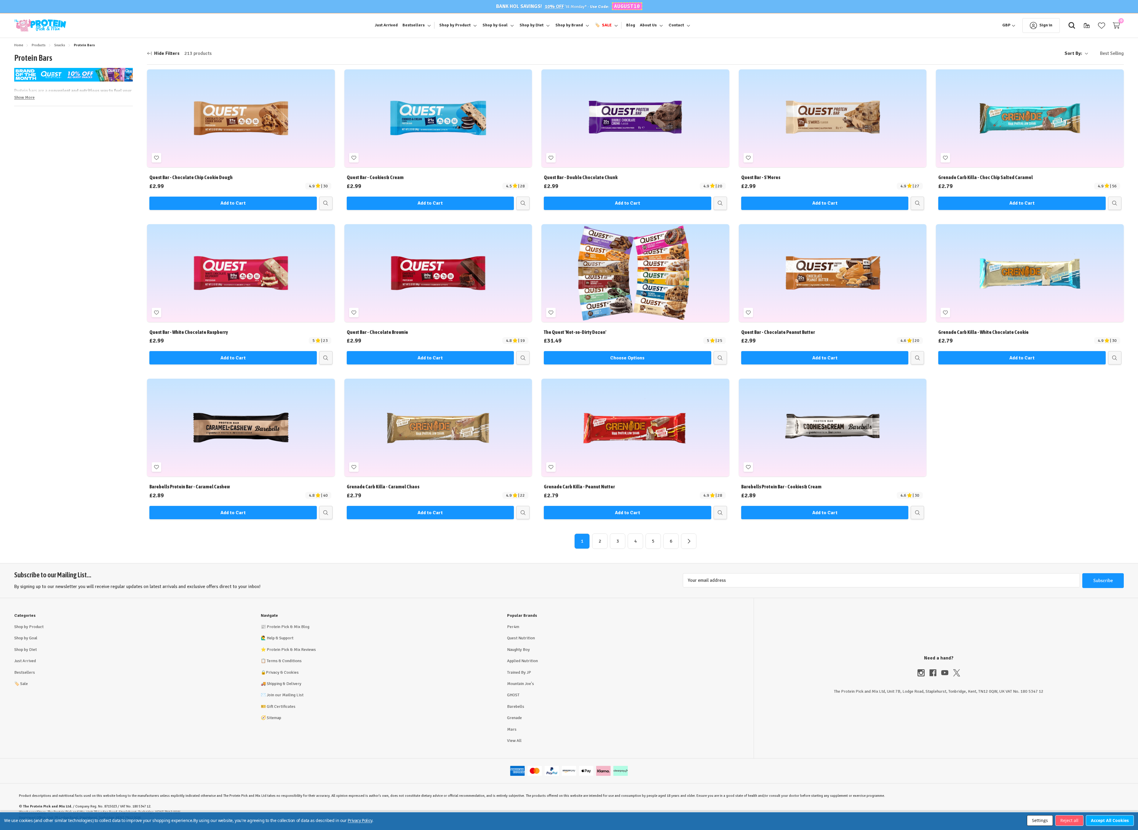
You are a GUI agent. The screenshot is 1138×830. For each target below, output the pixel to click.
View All (514, 740)
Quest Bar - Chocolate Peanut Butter (778, 332)
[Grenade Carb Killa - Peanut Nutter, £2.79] (635, 428)
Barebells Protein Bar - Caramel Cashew (189, 487)
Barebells (515, 706)
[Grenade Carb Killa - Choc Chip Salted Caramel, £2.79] (1030, 118)
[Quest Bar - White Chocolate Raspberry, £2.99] (241, 273)
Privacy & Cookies (282, 672)
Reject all (1069, 820)
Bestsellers (24, 672)
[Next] (688, 541)
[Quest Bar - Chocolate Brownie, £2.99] (438, 273)
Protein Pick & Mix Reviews (291, 649)
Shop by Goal (25, 638)
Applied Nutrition (522, 660)
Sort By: (1073, 53)
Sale (21, 683)
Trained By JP (519, 672)
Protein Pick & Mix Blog (288, 626)
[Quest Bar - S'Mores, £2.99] (833, 118)
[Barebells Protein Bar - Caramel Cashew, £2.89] (241, 428)
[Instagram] (923, 672)
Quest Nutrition (521, 638)
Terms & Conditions (284, 660)
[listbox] (1107, 54)
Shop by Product (29, 626)
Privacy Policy (360, 820)
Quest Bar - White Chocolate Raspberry (188, 332)
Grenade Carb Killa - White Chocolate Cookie (983, 332)
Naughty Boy (518, 649)
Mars (512, 729)
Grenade (514, 717)
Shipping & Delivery (284, 683)
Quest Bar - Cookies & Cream (375, 177)
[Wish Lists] (1101, 25)
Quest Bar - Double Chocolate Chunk (581, 177)
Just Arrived (25, 660)
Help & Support (280, 638)
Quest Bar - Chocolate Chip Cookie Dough (191, 177)
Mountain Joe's (520, 683)
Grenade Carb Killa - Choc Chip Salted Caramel (985, 177)
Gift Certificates (281, 706)
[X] (956, 672)
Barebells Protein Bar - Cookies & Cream (781, 487)
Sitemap (274, 717)
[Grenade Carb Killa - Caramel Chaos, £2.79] (438, 428)
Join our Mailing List (285, 694)
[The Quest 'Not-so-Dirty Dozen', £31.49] (635, 273)
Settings (1040, 820)
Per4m (513, 626)
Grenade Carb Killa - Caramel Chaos (383, 487)
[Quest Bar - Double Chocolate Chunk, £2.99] (635, 118)
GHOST (513, 694)
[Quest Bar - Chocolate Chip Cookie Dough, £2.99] (241, 118)
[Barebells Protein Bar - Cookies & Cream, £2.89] (833, 428)
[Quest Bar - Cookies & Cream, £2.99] (438, 118)
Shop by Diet (25, 649)
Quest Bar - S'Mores (760, 177)
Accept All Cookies (1110, 820)
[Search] (1072, 25)
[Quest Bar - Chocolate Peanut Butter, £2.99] (833, 273)
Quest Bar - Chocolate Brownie (377, 332)
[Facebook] (935, 672)
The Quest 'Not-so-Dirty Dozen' (575, 332)
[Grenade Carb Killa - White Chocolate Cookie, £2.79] (1030, 273)
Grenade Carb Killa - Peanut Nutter (579, 487)
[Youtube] (947, 672)
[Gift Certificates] (1086, 25)
